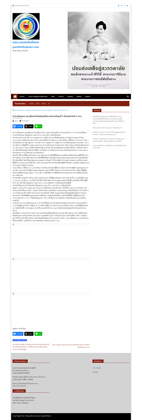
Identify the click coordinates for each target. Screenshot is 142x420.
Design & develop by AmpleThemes (38, 416)
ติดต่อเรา (88, 96)
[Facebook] (118, 6)
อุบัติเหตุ (79, 96)
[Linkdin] (127, 6)
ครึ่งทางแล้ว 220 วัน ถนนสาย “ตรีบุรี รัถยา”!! (107, 128)
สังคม (53, 96)
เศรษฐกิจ (70, 96)
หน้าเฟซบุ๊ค (96, 368)
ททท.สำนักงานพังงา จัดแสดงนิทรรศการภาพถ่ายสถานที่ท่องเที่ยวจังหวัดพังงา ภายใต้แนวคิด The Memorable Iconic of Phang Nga (31, 346)
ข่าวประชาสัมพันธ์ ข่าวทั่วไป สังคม (37, 96)
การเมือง (61, 96)
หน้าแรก (22, 96)
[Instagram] (124, 6)
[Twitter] (121, 6)
